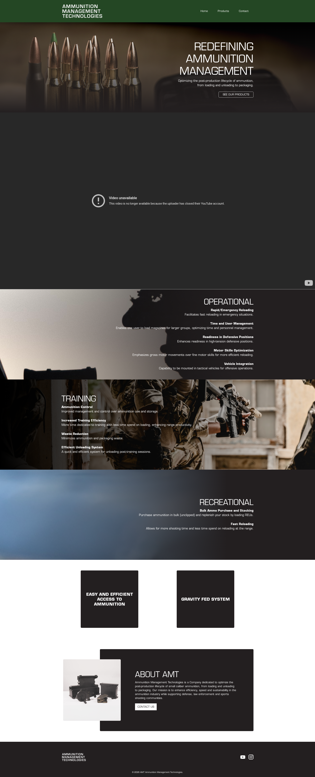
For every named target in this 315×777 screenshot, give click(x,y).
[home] (82, 11)
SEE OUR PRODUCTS (236, 94)
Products (223, 11)
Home (204, 11)
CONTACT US (145, 706)
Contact (244, 11)
